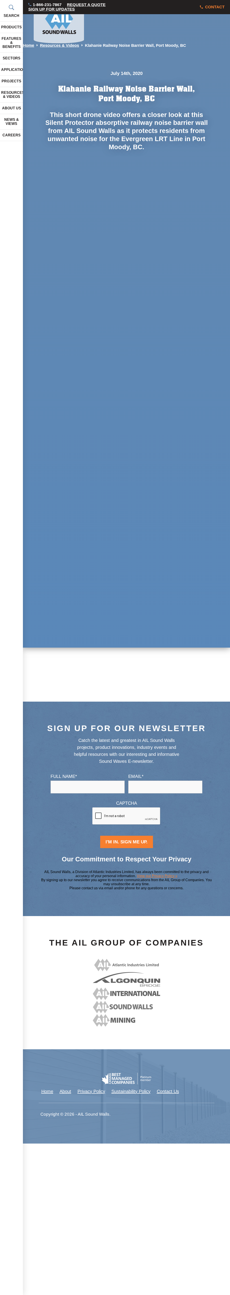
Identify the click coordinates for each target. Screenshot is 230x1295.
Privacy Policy (91, 1091)
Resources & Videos (59, 45)
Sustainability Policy (130, 1091)
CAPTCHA (126, 803)
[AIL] (126, 969)
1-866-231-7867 (47, 5)
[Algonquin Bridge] (126, 985)
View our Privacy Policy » (157, 876)
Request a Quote (86, 5)
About (65, 1091)
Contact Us (168, 1091)
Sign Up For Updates (51, 9)
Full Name (64, 776)
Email (136, 776)
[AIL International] (126, 998)
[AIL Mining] (126, 1024)
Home (28, 45)
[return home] (59, 21)
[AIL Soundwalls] (126, 1011)
